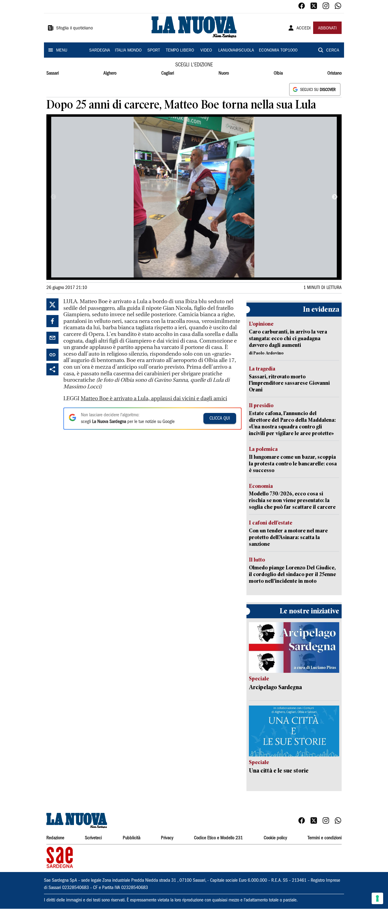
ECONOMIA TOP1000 (278, 51)
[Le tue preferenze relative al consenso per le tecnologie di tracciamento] (377, 898)
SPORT (153, 51)
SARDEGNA (99, 51)
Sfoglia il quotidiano (74, 28)
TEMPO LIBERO (180, 51)
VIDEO (206, 51)
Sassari (52, 73)
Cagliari (167, 73)
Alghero (109, 73)
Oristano (334, 73)
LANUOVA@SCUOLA (236, 51)
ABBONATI (327, 28)
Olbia (278, 73)
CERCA (332, 51)
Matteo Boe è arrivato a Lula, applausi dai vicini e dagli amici (154, 398)
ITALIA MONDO (128, 51)
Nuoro (224, 73)
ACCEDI (303, 28)
